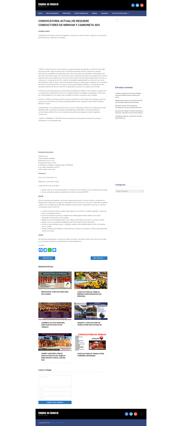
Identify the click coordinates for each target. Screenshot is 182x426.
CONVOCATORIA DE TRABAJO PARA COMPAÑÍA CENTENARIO (90, 355)
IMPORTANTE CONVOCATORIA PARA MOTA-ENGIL (54, 293)
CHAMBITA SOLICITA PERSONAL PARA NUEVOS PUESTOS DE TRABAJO (53, 325)
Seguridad (104, 13)
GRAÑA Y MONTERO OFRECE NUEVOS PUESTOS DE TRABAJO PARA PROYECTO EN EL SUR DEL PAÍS (53, 357)
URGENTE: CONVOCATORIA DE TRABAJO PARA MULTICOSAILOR (89, 324)
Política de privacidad (119, 13)
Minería (94, 13)
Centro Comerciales (81, 13)
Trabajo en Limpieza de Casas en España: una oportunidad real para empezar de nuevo (128, 95)
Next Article (98, 258)
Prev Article (47, 258)
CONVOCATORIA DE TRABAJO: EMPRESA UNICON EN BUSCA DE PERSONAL (89, 294)
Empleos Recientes (52, 13)
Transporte (66, 13)
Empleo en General (48, 4)
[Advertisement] (73, 54)
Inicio (40, 13)
